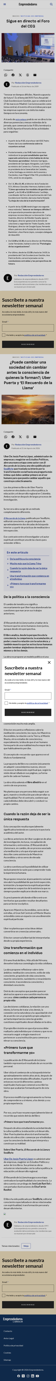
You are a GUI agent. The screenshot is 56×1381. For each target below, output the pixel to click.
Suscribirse (28, 712)
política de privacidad (37, 703)
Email (8, 689)
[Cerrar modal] (49, 662)
